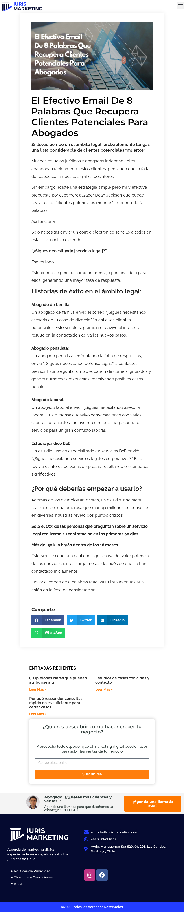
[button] (180, 5)
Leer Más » (37, 689)
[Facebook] (102, 875)
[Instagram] (89, 875)
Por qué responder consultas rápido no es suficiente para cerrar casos (55, 702)
